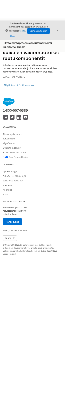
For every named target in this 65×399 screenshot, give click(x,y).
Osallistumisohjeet (12, 147)
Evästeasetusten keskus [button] (14, 152)
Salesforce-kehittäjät (13, 180)
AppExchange (10, 171)
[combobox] (10, 238)
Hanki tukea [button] (12, 221)
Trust (5, 194)
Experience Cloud (19, 230)
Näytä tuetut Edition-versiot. (19, 85)
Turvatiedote (9, 138)
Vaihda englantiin (38, 30)
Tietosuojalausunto (12, 134)
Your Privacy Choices (19, 157)
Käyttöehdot (9, 143)
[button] (10, 238)
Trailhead (7, 185)
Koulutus (7, 189)
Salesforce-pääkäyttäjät (14, 176)
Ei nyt (13, 36)
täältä (22, 30)
